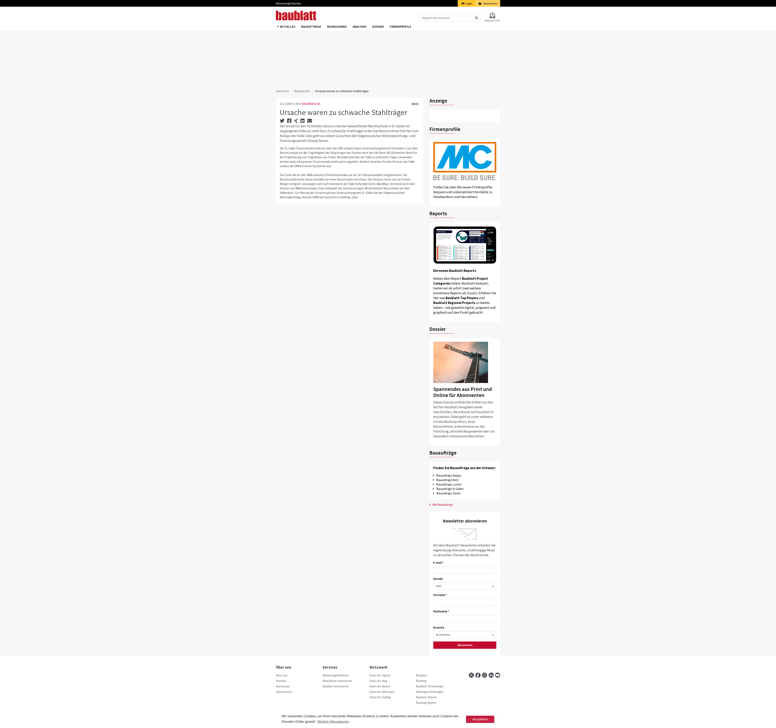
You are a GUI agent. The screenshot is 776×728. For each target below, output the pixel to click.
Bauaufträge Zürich (448, 493)
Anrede (438, 579)
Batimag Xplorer (426, 703)
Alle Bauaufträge (442, 504)
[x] (471, 675)
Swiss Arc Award (379, 686)
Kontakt (281, 681)
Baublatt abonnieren (336, 686)
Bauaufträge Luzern (448, 484)
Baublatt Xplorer (426, 697)
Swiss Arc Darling (380, 697)
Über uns (281, 675)
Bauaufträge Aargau (448, 475)
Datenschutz (284, 692)
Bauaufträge (311, 26)
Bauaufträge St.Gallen (450, 489)
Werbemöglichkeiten (288, 3)
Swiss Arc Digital (379, 675)
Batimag (421, 681)
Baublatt (421, 675)
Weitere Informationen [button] (333, 721)
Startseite (282, 91)
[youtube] (497, 675)
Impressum (283, 686)
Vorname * (440, 595)
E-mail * (438, 562)
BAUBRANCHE (311, 104)
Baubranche (302, 91)
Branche (438, 627)
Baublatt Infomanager (430, 686)
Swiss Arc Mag (378, 681)
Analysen (359, 26)
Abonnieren (490, 3)
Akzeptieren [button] (480, 719)
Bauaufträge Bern (447, 480)
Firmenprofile (400, 26)
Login (468, 3)
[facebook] (478, 675)
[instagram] (484, 675)
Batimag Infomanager (429, 692)
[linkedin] (491, 675)
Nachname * (441, 611)
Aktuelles (287, 26)
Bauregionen (337, 26)
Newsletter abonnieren (337, 681)
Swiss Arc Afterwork (381, 692)
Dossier (378, 26)
